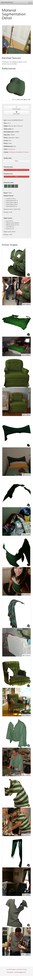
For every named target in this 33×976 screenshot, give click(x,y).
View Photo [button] (16, 114)
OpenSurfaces (7, 2)
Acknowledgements (20, 972)
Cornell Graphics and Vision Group (16, 969)
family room (11, 149)
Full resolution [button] (16, 109)
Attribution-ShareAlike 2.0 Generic (19, 152)
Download (10, 972)
